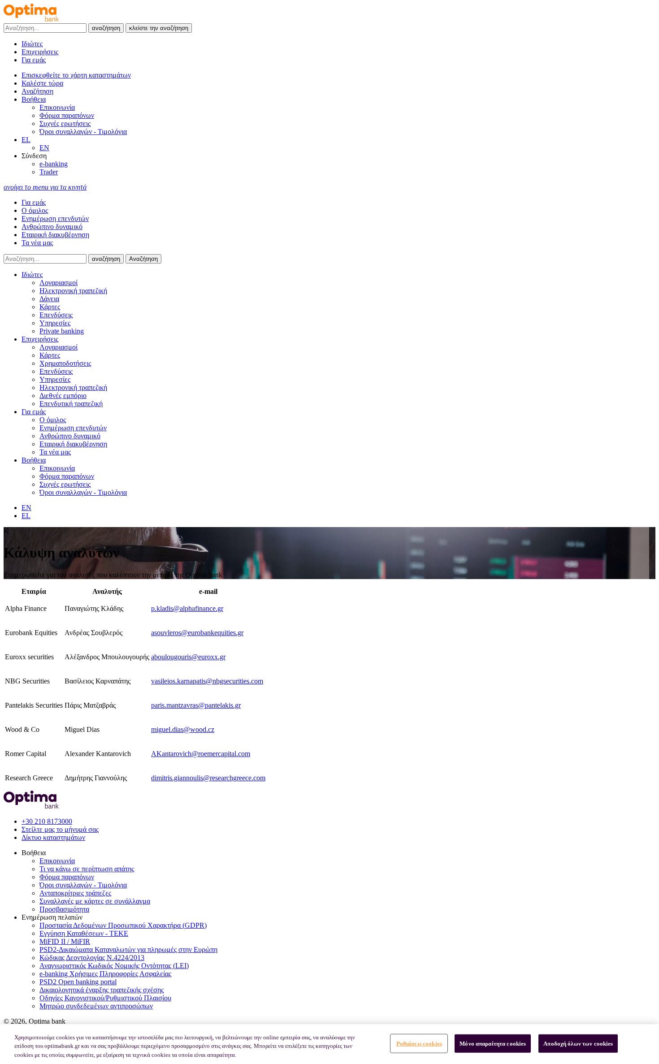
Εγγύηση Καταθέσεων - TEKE (83, 933)
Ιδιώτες (32, 44)
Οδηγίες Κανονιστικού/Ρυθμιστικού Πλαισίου (105, 998)
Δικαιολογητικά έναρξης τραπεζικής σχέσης (101, 990)
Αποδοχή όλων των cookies (578, 1043)
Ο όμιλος (35, 210)
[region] (329, 1044)
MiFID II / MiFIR (64, 941)
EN (44, 147)
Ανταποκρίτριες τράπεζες (75, 893)
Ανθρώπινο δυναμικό (52, 226)
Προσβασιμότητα (64, 909)
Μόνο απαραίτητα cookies (493, 1043)
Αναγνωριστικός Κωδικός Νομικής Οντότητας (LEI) (114, 965)
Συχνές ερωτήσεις (65, 123)
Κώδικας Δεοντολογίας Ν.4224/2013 (91, 957)
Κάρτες (49, 307)
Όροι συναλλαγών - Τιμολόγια (83, 131)
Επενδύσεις (56, 315)
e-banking (53, 164)
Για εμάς (34, 60)
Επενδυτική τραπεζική (71, 403)
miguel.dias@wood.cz (182, 729)
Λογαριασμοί (58, 282)
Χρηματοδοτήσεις (65, 363)
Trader (48, 172)
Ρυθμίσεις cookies (419, 1043)
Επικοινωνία (57, 107)
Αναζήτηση (143, 258)
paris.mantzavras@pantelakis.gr (196, 705)
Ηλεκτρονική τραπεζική (73, 290)
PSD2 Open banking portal (78, 982)
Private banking (61, 331)
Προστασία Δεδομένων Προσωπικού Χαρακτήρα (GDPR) (123, 925)
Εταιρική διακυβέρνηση (55, 234)
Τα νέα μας (37, 243)
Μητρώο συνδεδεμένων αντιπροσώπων (96, 1006)
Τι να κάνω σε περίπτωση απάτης (86, 869)
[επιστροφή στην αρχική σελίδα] (31, 19)
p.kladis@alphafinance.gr (187, 608)
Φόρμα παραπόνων (66, 115)
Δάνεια (49, 299)
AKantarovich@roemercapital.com (200, 753)
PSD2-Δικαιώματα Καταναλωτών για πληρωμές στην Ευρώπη (128, 949)
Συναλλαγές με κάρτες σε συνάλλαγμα (94, 901)
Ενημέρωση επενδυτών (55, 218)
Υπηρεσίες (54, 323)
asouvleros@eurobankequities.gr (197, 632)
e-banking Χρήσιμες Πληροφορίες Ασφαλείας (105, 973)
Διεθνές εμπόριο (63, 395)
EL (26, 139)
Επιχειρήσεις (40, 52)
